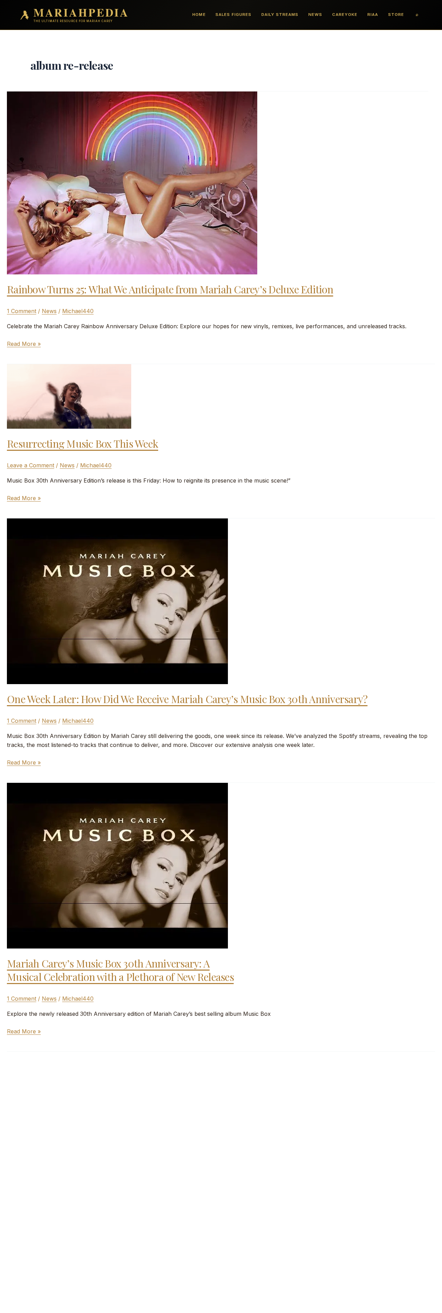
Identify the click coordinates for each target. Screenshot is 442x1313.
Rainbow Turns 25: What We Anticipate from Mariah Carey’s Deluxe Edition (170, 289)
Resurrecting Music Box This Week (82, 443)
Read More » (24, 344)
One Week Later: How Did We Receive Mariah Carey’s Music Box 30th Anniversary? (187, 699)
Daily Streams (279, 14)
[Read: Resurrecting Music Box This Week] (69, 395)
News (315, 14)
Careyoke (344, 14)
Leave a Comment (30, 465)
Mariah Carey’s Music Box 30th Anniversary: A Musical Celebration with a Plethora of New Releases (120, 970)
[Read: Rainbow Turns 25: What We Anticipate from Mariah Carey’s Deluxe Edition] (132, 182)
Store (396, 14)
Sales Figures (233, 14)
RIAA (372, 14)
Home (198, 14)
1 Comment (21, 311)
